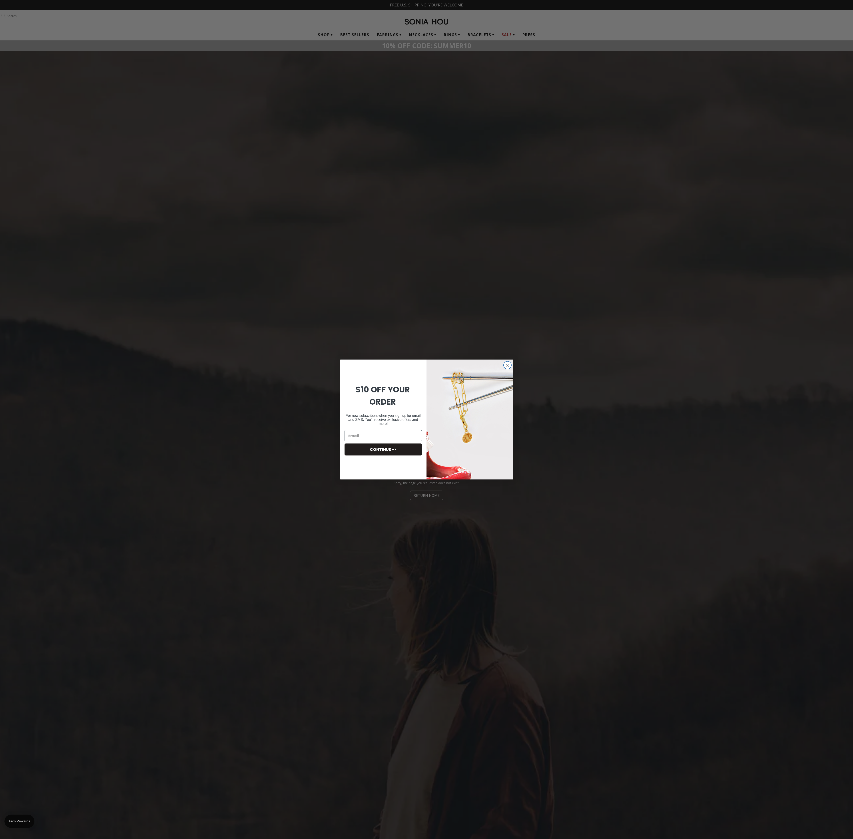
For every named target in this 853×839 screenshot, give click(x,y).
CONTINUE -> (383, 449)
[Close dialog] (507, 365)
